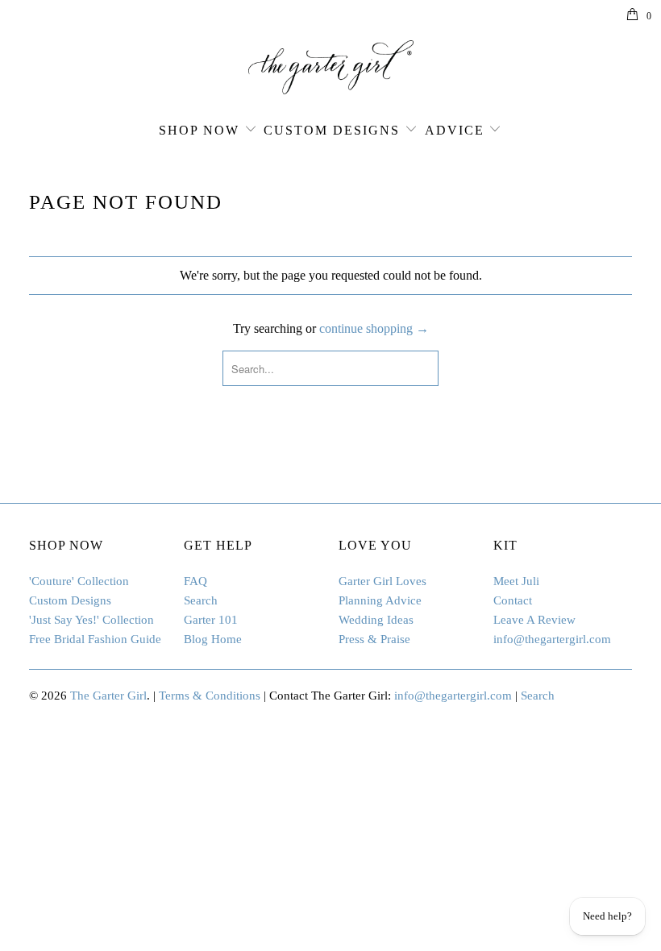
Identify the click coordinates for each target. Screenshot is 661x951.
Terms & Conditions (209, 695)
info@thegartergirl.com (552, 639)
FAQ (195, 581)
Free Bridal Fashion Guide (95, 639)
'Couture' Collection (79, 581)
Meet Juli (516, 581)
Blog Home (213, 639)
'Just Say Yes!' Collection (91, 619)
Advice (454, 130)
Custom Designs (332, 130)
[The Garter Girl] (330, 67)
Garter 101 (211, 619)
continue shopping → (374, 328)
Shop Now (199, 130)
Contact (512, 600)
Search (201, 600)
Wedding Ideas (376, 619)
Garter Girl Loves (382, 581)
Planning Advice (380, 600)
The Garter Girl (108, 695)
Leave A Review (534, 619)
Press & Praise (374, 639)
